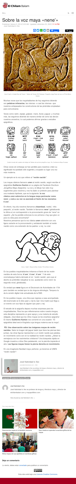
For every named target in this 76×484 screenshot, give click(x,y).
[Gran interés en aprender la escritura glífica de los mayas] (56, 410)
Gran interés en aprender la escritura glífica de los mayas (55, 431)
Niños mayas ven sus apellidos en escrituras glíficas (19, 454)
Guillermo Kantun (17, 378)
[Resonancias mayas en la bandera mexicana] (19, 410)
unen (28, 378)
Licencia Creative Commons (46, 474)
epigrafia (6, 378)
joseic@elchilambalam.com (27, 365)
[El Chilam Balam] (38, 5)
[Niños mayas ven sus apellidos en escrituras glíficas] (19, 434)
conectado (23, 465)
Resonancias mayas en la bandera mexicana (17, 430)
